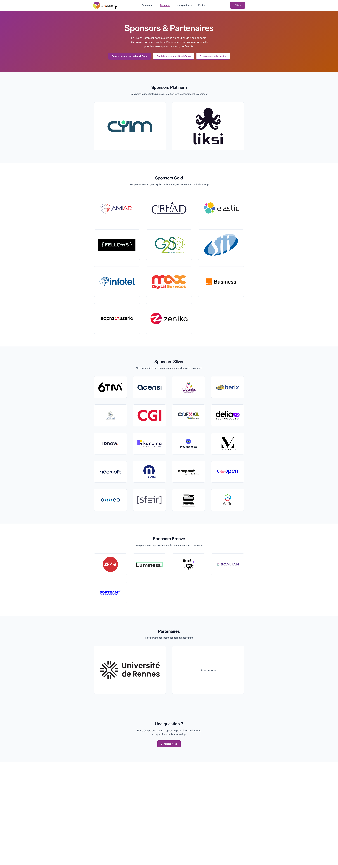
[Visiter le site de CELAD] (169, 208)
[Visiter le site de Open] (227, 471)
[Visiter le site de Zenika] (169, 318)
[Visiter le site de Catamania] (110, 415)
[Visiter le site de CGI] (149, 415)
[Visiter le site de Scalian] (227, 564)
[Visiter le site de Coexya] (188, 415)
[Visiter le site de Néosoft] (110, 471)
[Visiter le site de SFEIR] (149, 500)
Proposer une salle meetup (213, 56)
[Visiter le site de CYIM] (130, 126)
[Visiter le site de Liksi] (208, 126)
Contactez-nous (169, 743)
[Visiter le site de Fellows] (117, 245)
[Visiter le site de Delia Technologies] (227, 415)
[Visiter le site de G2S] (169, 245)
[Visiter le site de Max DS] (169, 281)
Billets (238, 5)
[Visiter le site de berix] (227, 387)
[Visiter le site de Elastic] (221, 208)
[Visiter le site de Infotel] (117, 281)
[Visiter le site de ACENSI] (149, 387)
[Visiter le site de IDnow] (110, 443)
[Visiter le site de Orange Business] (221, 281)
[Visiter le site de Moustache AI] (188, 443)
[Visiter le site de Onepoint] (188, 471)
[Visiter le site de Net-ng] (149, 471)
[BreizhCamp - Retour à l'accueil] (105, 5)
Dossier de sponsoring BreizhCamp (129, 56)
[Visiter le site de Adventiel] (188, 387)
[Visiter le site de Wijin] (227, 500)
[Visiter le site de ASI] (110, 564)
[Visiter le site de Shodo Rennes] (188, 500)
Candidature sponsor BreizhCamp (173, 56)
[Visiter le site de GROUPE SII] (221, 245)
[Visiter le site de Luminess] (149, 564)
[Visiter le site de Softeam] (110, 592)
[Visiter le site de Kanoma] (149, 443)
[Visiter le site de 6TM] (110, 387)
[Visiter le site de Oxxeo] (110, 500)
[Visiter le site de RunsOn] (188, 564)
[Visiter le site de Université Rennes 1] (130, 670)
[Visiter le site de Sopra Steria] (117, 318)
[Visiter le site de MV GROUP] (227, 443)
